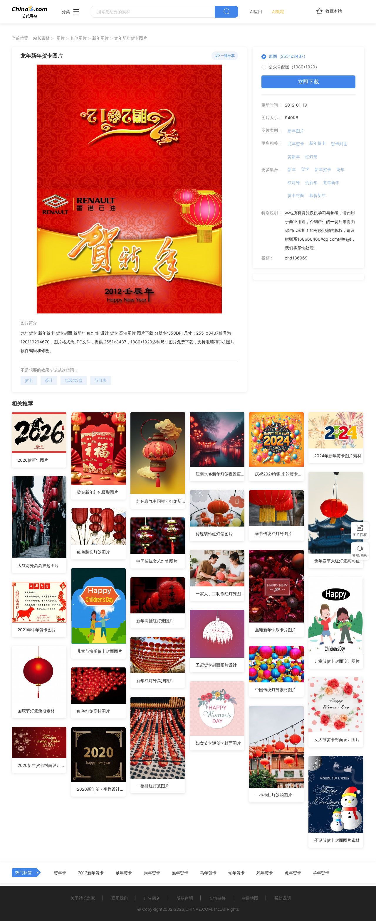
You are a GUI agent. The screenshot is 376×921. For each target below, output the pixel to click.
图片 (60, 38)
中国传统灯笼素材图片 (275, 689)
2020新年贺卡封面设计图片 (42, 765)
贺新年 (294, 156)
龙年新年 (331, 182)
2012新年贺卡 (91, 873)
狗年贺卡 (152, 873)
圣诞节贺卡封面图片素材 (337, 840)
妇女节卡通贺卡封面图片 (218, 742)
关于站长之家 (82, 897)
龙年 (340, 169)
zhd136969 (296, 257)
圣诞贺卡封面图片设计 (216, 664)
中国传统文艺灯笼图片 (156, 561)
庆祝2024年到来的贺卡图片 (279, 473)
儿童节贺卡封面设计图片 (337, 661)
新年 (292, 169)
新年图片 (100, 38)
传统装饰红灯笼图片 (214, 533)
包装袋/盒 (74, 380)
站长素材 (41, 38)
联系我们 (119, 897)
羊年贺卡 (321, 873)
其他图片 (78, 38)
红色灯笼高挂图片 (93, 711)
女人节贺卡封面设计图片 (337, 739)
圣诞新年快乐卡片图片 (275, 629)
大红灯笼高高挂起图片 (38, 565)
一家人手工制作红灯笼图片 (220, 593)
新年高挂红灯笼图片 (154, 620)
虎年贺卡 (293, 873)
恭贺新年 (317, 195)
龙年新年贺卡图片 (130, 38)
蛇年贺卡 (236, 873)
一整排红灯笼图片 (152, 785)
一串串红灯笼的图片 (273, 794)
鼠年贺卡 (123, 873)
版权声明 (185, 897)
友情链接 (217, 897)
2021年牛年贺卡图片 (37, 629)
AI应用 (256, 11)
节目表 (100, 380)
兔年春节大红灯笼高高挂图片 (338, 560)
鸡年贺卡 (264, 873)
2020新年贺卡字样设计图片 (101, 789)
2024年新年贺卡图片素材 (337, 455)
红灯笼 (311, 156)
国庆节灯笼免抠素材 (36, 710)
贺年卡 (60, 873)
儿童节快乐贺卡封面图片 (99, 651)
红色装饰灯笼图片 (93, 551)
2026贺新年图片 (33, 460)
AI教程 (278, 11)
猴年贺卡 (180, 873)
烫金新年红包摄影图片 (97, 492)
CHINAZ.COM (198, 909)
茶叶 (49, 380)
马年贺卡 (208, 873)
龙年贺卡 (296, 143)
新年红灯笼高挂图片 (154, 680)
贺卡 (29, 380)
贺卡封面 (339, 143)
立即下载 (308, 82)
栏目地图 (250, 897)
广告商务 (152, 897)
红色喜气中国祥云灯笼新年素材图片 (160, 501)
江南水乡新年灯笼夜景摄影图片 (220, 473)
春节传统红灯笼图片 (273, 533)
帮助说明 (282, 897)
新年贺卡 (317, 143)
